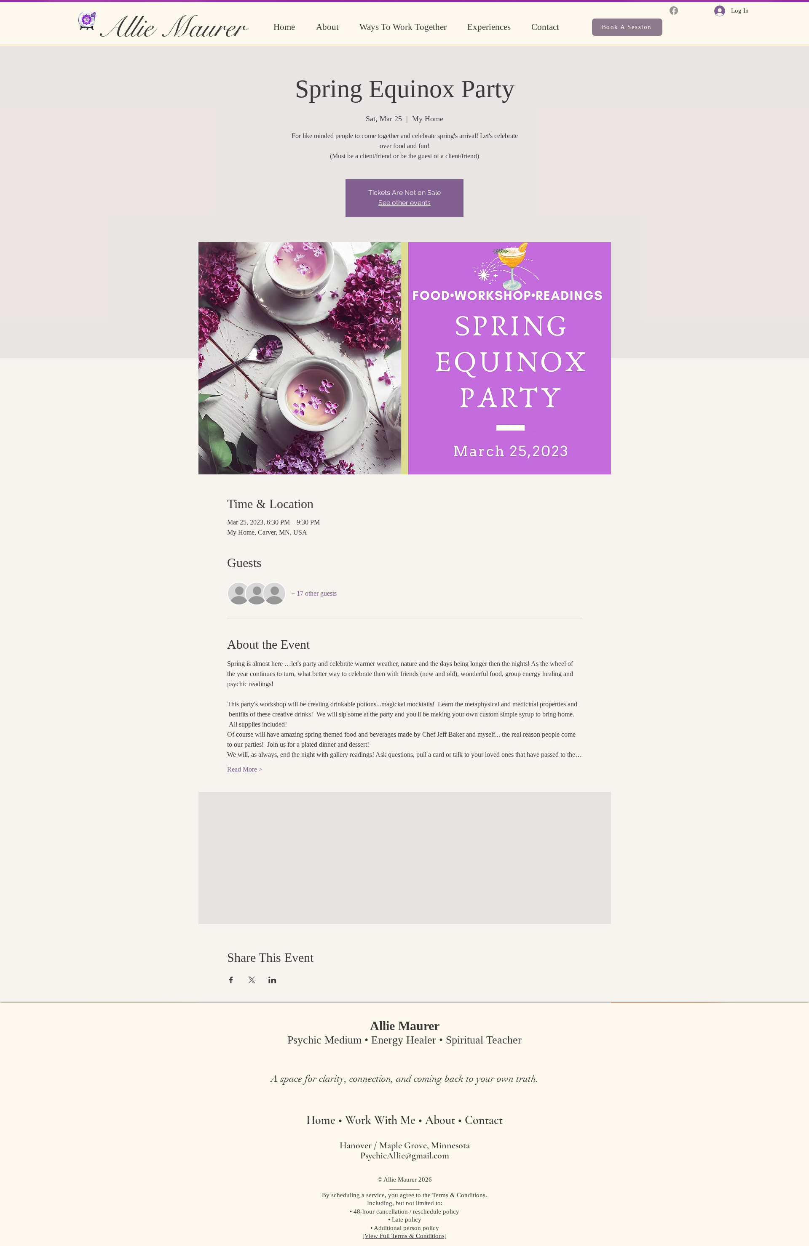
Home (320, 1120)
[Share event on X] (252, 980)
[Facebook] (674, 10)
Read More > (245, 769)
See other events (404, 203)
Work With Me (380, 1120)
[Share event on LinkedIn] (272, 980)
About (441, 1120)
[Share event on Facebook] (231, 980)
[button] (409, 27)
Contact (484, 1120)
